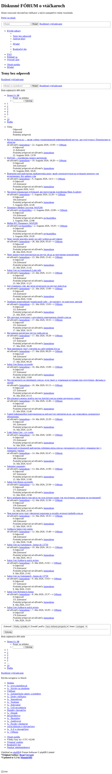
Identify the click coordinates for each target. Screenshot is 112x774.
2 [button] (7, 106)
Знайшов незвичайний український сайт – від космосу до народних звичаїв (44, 301)
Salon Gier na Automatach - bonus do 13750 (27, 544)
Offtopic (63, 145)
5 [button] (7, 114)
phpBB (16, 752)
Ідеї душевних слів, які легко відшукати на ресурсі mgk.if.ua (36, 286)
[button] (13, 95)
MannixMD (26, 757)
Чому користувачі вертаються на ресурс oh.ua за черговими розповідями (43, 254)
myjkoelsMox (25, 210)
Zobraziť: (8, 626)
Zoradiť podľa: (38, 626)
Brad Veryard (27, 755)
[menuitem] (22, 36)
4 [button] (7, 111)
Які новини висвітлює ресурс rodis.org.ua (27, 333)
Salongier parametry (16, 466)
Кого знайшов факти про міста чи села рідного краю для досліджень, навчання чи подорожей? (54, 497)
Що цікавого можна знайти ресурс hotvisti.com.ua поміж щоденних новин (43, 398)
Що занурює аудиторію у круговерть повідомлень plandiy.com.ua (39, 317)
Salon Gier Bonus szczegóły (20, 364)
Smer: (73, 626)
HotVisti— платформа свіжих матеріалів (27, 158)
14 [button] (8, 119)
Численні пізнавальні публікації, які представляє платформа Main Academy (44, 192)
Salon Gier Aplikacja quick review (23, 560)
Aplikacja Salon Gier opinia (20, 529)
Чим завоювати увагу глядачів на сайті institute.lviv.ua (33, 348)
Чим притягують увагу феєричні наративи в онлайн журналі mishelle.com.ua (45, 513)
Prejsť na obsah (8, 18)
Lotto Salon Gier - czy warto (20, 432)
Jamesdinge (24, 145)
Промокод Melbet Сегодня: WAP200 (25, 207)
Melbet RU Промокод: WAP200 (22, 223)
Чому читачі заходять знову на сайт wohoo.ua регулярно (34, 239)
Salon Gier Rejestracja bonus (20, 591)
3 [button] (7, 109)
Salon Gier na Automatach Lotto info (24, 270)
